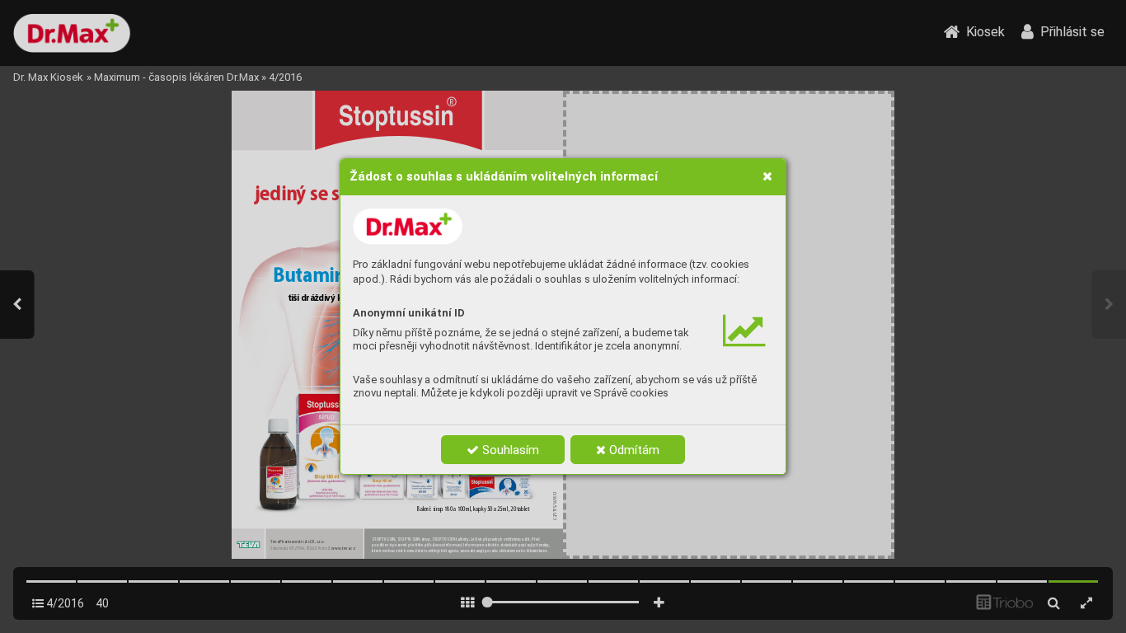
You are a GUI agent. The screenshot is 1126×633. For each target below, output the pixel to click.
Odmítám (632, 450)
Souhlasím (509, 450)
